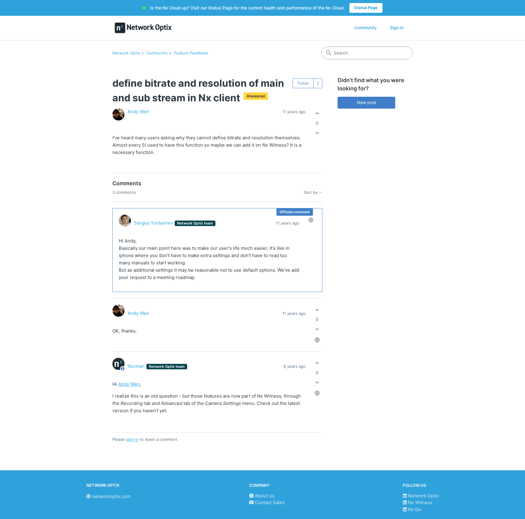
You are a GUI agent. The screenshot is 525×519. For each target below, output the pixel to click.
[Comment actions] (310, 219)
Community (365, 27)
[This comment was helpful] (317, 310)
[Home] (143, 27)
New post (366, 102)
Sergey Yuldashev (154, 223)
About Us (264, 496)
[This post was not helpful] (317, 132)
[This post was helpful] (317, 113)
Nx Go (414, 509)
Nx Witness (419, 502)
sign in (132, 439)
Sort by (311, 192)
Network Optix (126, 53)
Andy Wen (138, 111)
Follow (303, 83)
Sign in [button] (396, 27)
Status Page (366, 7)
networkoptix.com (111, 496)
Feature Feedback (191, 53)
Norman (137, 366)
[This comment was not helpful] (317, 329)
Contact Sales (269, 502)
